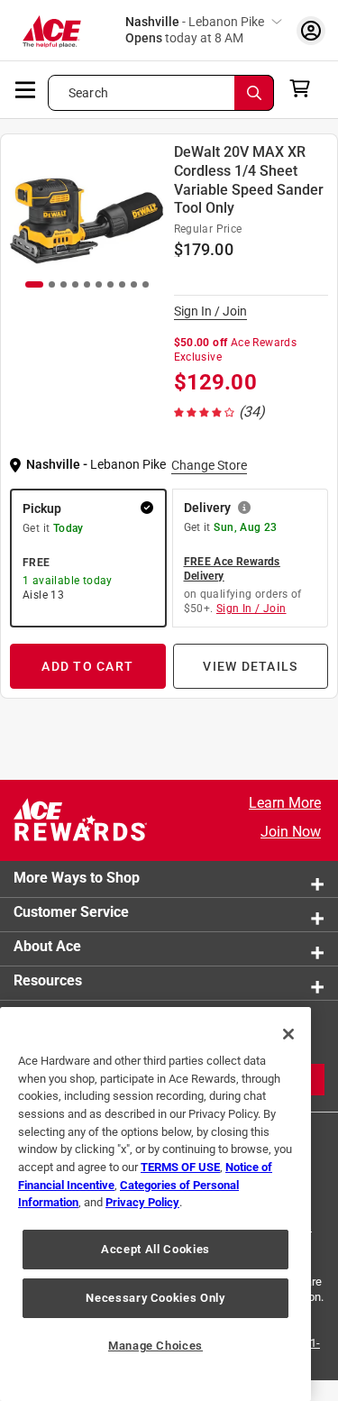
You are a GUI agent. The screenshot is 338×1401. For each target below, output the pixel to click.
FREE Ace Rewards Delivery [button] (232, 568)
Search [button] (88, 93)
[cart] (305, 88)
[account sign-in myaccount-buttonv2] (311, 30)
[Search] (254, 93)
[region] (155, 1204)
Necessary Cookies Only (155, 1298)
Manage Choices (155, 1345)
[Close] (288, 1034)
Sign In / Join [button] (251, 608)
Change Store (209, 465)
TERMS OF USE (180, 1167)
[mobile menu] (26, 88)
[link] (221, 412)
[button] (88, 558)
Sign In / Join (210, 311)
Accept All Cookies (155, 1249)
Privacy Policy (142, 1202)
